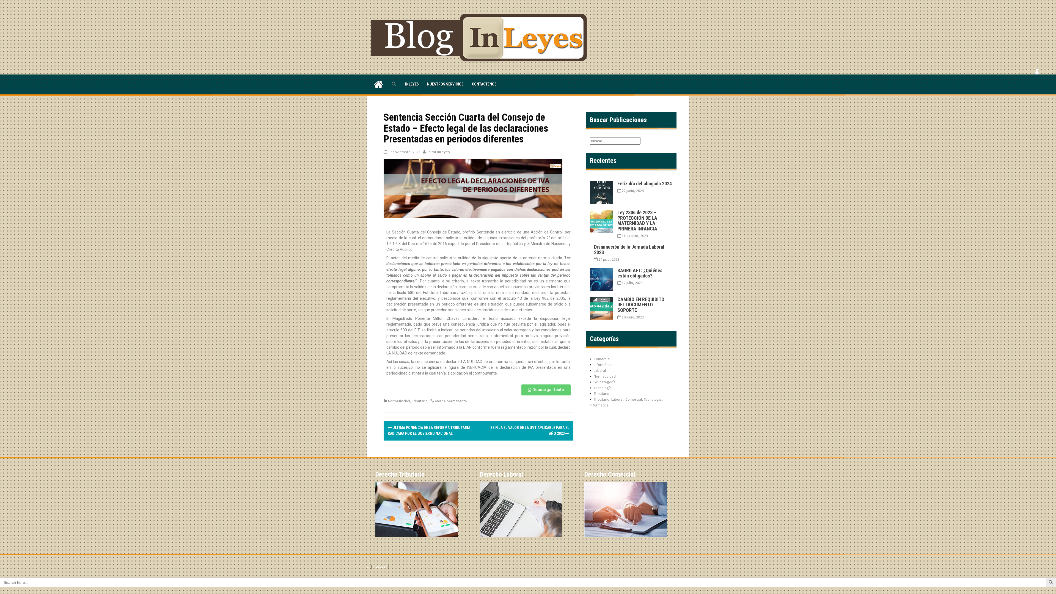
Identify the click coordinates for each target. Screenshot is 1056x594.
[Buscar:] (615, 140)
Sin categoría (604, 382)
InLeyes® (380, 566)
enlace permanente (450, 400)
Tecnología (603, 387)
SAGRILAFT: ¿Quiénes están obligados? (639, 273)
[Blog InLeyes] (481, 36)
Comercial (602, 358)
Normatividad (399, 400)
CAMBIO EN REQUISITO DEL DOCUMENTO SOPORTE (640, 304)
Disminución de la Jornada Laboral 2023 (629, 249)
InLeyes (412, 84)
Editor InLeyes (438, 151)
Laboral (600, 370)
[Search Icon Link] (394, 84)
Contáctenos (484, 84)
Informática (603, 364)
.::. (368, 566)
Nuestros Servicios (445, 84)
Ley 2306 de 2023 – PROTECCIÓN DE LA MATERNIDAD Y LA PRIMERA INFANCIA (637, 221)
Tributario (420, 400)
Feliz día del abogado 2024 (644, 183)
